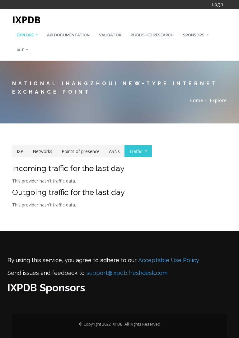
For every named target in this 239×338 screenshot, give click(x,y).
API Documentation (68, 35)
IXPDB (26, 19)
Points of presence (81, 151)
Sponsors (194, 35)
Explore (26, 35)
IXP (20, 151)
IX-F (21, 50)
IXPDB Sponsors (46, 288)
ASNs (114, 151)
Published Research (152, 35)
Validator (110, 35)
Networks (42, 151)
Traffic (135, 151)
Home (196, 100)
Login (217, 4)
